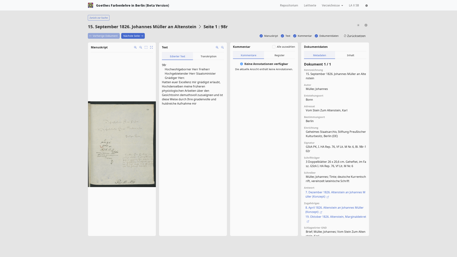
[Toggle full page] (146, 47)
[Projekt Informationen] (366, 25)
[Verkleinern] (222, 47)
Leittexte (310, 5)
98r (164, 65)
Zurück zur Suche (98, 17)
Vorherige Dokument (105, 35)
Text (287, 35)
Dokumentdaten (329, 35)
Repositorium (289, 5)
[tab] (177, 56)
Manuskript (271, 35)
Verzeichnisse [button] (331, 5)
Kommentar (305, 35)
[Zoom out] (140, 47)
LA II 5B (354, 5)
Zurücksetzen (356, 36)
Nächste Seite (131, 35)
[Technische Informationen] (366, 5)
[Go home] (151, 47)
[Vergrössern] (217, 47)
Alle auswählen (286, 46)
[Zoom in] (135, 47)
